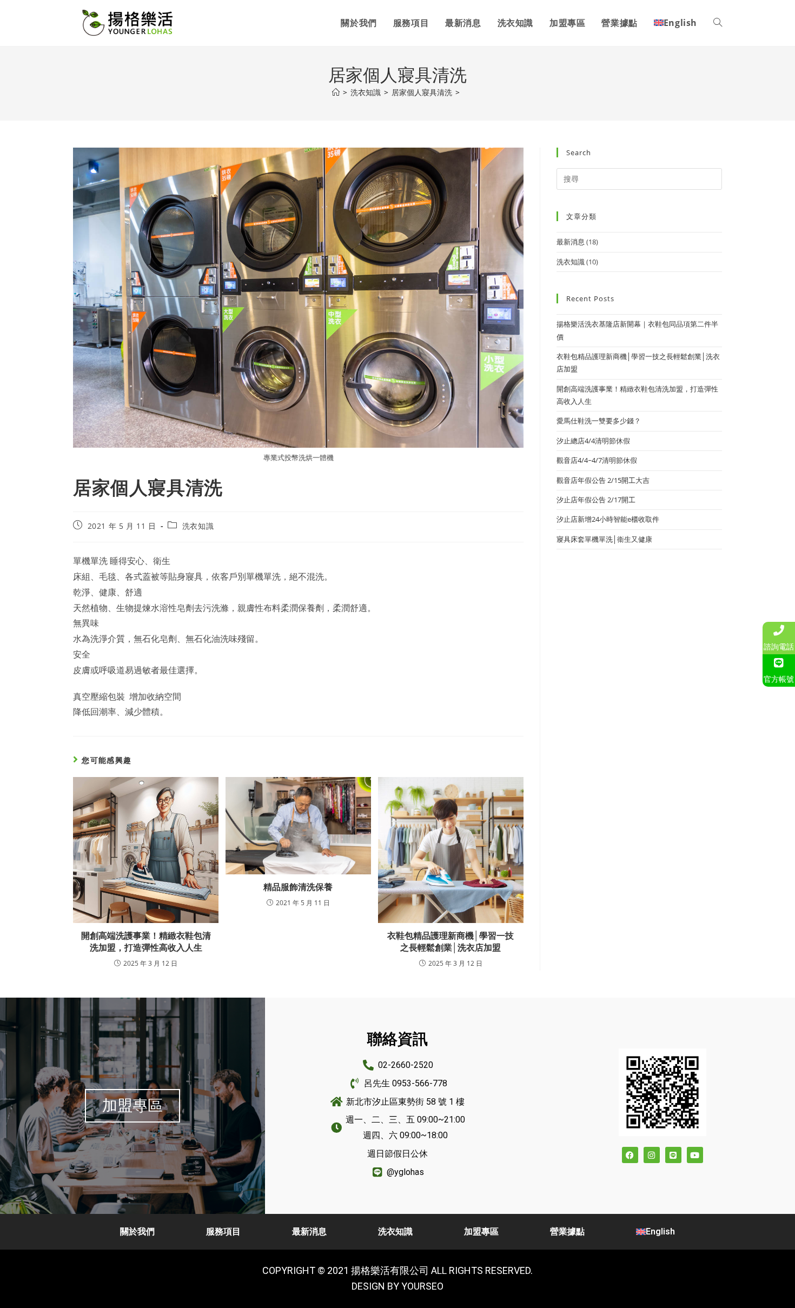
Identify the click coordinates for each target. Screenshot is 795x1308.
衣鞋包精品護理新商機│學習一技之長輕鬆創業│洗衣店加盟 (450, 941)
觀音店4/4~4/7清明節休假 (596, 460)
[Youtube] (695, 1155)
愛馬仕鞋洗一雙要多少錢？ (598, 421)
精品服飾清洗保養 (298, 887)
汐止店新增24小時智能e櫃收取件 (607, 519)
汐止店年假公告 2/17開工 (595, 499)
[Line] (673, 1155)
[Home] (336, 92)
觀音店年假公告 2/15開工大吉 (603, 480)
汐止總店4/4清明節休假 (593, 441)
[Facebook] (630, 1155)
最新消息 (570, 242)
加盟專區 (481, 1231)
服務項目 (223, 1231)
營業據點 (567, 1231)
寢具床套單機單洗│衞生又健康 (604, 539)
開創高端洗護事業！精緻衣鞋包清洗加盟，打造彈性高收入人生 (146, 941)
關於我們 (137, 1231)
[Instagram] (652, 1155)
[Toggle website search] (717, 23)
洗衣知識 (198, 526)
